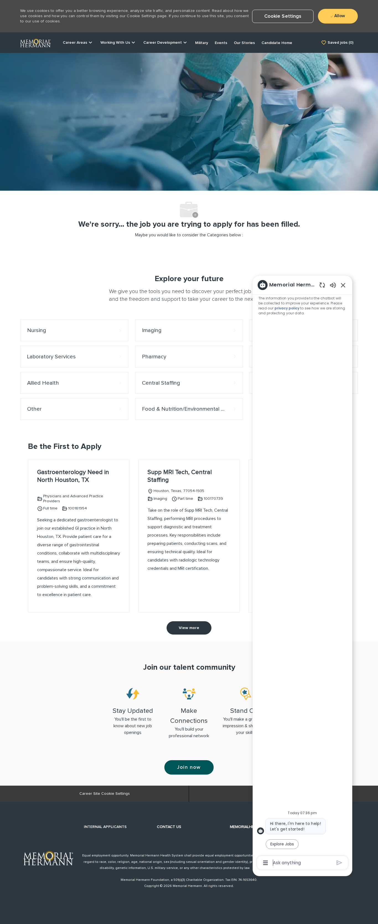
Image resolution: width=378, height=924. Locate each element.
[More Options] (265, 863)
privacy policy (287, 308)
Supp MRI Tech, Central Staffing (179, 476)
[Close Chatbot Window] (343, 285)
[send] (339, 862)
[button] (283, 16)
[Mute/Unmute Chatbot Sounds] (333, 285)
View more (189, 628)
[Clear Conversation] (322, 285)
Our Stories (244, 43)
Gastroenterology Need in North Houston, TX (73, 476)
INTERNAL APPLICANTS (105, 827)
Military (201, 43)
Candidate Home (277, 43)
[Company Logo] (35, 42)
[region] (302, 573)
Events (221, 43)
